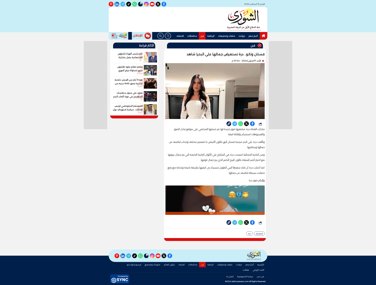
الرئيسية (260, 264)
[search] (160, 36)
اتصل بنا (230, 276)
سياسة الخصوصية (245, 276)
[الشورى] (244, 20)
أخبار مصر (253, 36)
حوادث (242, 36)
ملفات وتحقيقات (226, 36)
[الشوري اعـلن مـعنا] (142, 36)
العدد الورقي (258, 270)
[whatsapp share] (240, 123)
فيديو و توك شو (134, 264)
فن (202, 36)
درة (249, 233)
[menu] (168, 36)
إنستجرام (259, 233)
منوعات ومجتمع (152, 264)
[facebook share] (252, 123)
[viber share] (234, 123)
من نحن (260, 276)
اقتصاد (180, 36)
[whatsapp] (228, 123)
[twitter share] (246, 123)
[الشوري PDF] (118, 36)
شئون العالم (169, 264)
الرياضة (210, 36)
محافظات (192, 36)
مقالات (246, 270)
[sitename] (254, 255)
